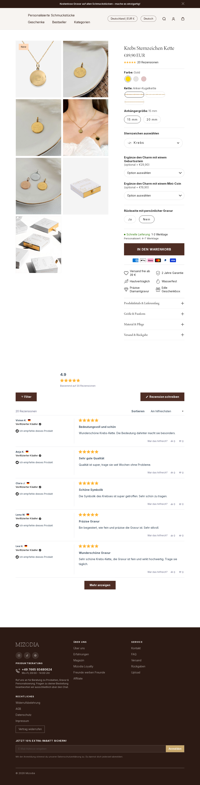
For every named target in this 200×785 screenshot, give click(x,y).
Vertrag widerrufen (30, 729)
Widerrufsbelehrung (28, 702)
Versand (136, 660)
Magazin (78, 660)
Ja (130, 219)
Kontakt (136, 648)
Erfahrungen (81, 654)
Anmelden (175, 748)
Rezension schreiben (166, 398)
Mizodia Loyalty (83, 666)
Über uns (79, 648)
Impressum (22, 720)
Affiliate (78, 678)
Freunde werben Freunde (89, 672)
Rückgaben (138, 666)
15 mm (132, 119)
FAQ (134, 654)
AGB (18, 708)
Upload (135, 672)
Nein (146, 219)
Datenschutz (23, 714)
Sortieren (138, 411)
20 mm (152, 119)
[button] (51, 15)
